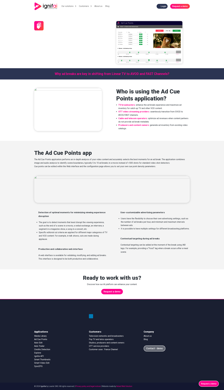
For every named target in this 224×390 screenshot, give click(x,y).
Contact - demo (154, 348)
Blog (107, 6)
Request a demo (112, 291)
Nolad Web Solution (124, 386)
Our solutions (67, 6)
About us (98, 6)
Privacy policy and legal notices (88, 386)
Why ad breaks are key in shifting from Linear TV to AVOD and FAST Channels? (112, 74)
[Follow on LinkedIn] (91, 316)
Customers (84, 6)
